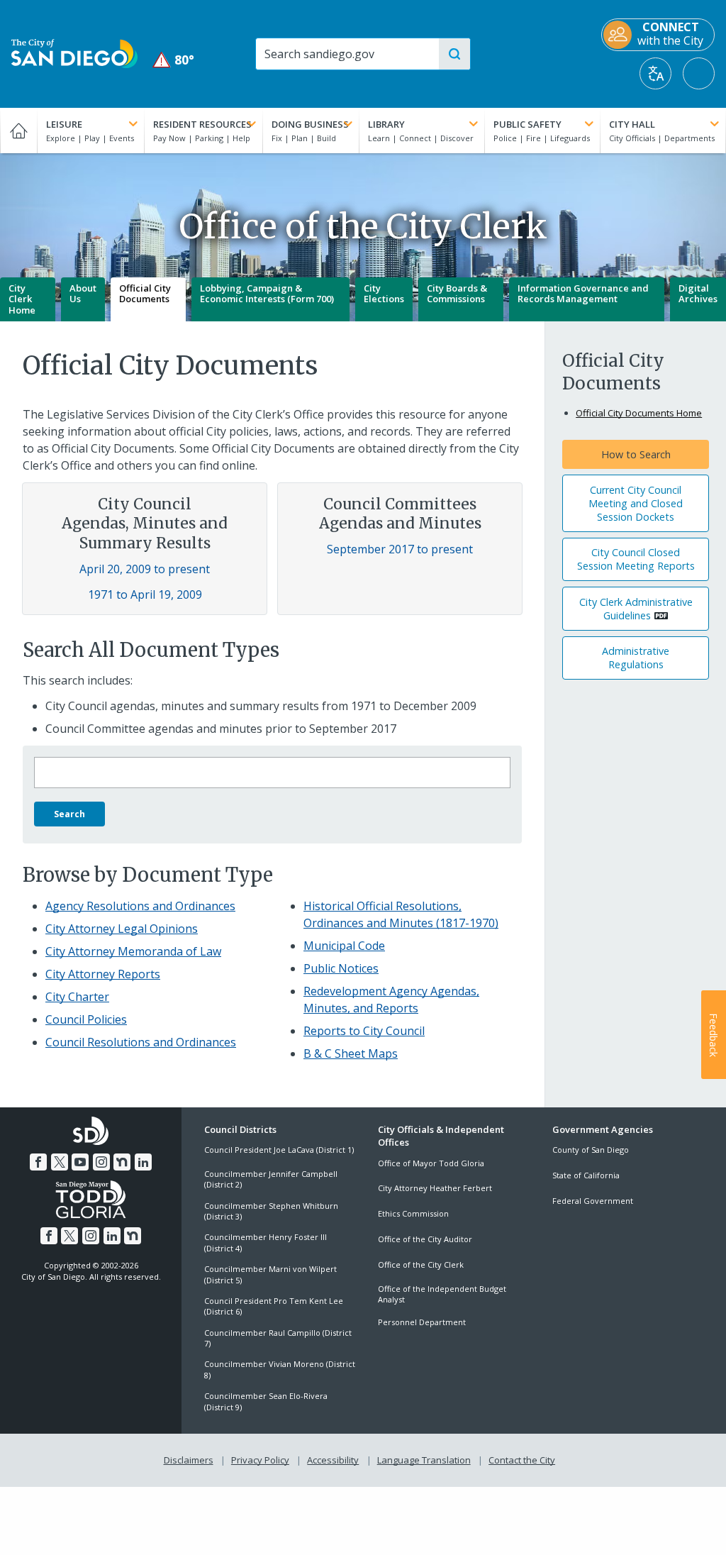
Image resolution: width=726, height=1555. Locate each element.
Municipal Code (344, 945)
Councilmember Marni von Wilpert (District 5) (270, 1274)
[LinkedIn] (143, 1162)
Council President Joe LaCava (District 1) (279, 1149)
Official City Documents (145, 294)
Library (386, 124)
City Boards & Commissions (457, 294)
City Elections (384, 294)
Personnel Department (422, 1322)
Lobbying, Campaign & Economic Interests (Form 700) (267, 294)
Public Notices (341, 968)
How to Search (636, 454)
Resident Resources (202, 124)
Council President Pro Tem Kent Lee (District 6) (273, 1306)
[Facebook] (38, 1162)
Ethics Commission (413, 1213)
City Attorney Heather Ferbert (435, 1188)
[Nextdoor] (121, 1162)
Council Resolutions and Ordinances (140, 1042)
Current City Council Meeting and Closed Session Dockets (635, 503)
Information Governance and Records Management (583, 294)
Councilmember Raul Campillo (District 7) (278, 1338)
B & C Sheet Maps (350, 1053)
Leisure (64, 124)
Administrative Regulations (635, 657)
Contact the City (521, 1460)
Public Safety (527, 124)
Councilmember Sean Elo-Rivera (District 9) (266, 1401)
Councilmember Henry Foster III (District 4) (265, 1242)
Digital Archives (697, 294)
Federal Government (592, 1200)
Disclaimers (188, 1460)
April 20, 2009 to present (144, 569)
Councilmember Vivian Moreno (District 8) (279, 1369)
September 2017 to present (400, 549)
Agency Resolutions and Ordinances (140, 906)
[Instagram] (101, 1162)
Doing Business (310, 124)
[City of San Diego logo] (74, 52)
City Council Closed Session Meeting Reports (636, 559)
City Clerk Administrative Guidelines (636, 608)
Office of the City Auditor (425, 1239)
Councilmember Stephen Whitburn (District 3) (271, 1211)
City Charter (77, 997)
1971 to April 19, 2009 (145, 594)
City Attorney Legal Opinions (121, 928)
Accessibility (333, 1460)
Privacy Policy (260, 1460)
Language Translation (424, 1460)
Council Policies (86, 1019)
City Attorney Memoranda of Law (133, 951)
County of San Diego (590, 1149)
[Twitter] (59, 1162)
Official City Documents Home (639, 412)
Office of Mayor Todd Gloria (431, 1163)
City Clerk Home (22, 299)
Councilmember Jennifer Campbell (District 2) (270, 1179)
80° (174, 60)
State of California (586, 1175)
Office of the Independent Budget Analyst (442, 1294)
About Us (82, 294)
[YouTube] (80, 1162)
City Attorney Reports (102, 974)
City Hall (632, 124)
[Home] (18, 130)
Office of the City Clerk (421, 1264)
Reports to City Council (364, 1031)
